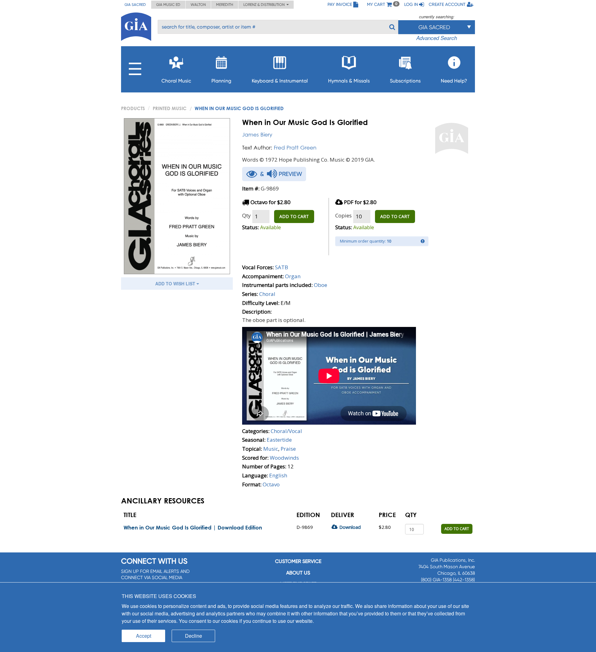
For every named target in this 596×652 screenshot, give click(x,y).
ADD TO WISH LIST (175, 283)
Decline (193, 635)
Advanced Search (436, 38)
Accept (143, 635)
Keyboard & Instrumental (280, 81)
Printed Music (170, 108)
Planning (221, 81)
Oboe (320, 284)
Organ (292, 276)
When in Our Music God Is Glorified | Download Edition (193, 527)
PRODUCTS (133, 108)
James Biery (257, 134)
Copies (343, 215)
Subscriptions (405, 81)
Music (270, 448)
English (278, 475)
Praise (288, 448)
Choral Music (176, 81)
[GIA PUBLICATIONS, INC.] (136, 25)
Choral (267, 293)
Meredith (224, 4)
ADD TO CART (294, 216)
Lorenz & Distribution (265, 4)
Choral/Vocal (286, 431)
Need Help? (454, 81)
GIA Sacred (135, 4)
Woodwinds (284, 457)
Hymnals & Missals (349, 81)
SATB (281, 267)
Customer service (298, 561)
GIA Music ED (168, 4)
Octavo (271, 484)
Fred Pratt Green (295, 147)
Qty (246, 215)
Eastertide (279, 439)
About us (298, 573)
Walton (198, 4)
